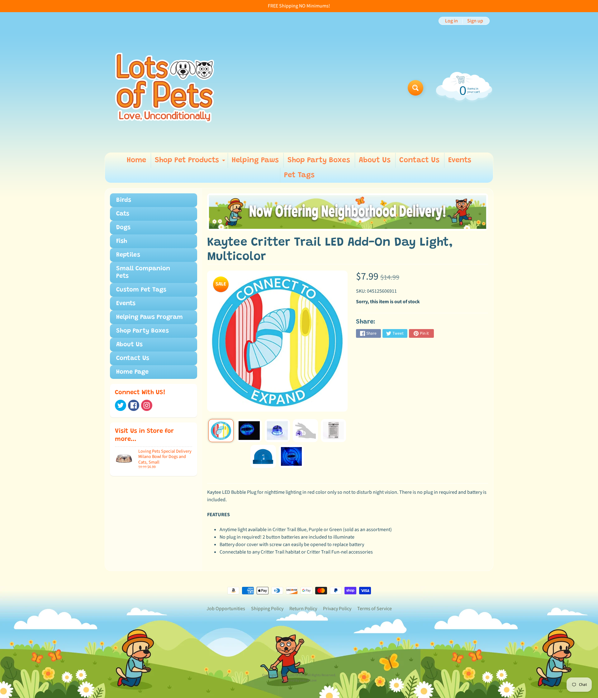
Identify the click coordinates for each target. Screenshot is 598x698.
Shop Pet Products (191, 162)
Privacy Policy (337, 608)
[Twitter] (120, 405)
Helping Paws (255, 160)
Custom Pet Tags (141, 290)
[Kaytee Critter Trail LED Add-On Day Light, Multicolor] (221, 430)
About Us (375, 160)
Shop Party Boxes (318, 160)
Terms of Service (374, 608)
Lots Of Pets (297, 675)
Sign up (475, 20)
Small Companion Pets (143, 272)
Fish (121, 241)
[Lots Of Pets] (165, 88)
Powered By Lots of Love (299, 680)
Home (136, 160)
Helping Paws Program (149, 317)
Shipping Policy (267, 608)
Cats (122, 214)
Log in (451, 20)
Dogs (123, 227)
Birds (123, 200)
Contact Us (419, 160)
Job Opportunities (225, 608)
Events (459, 160)
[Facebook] (133, 405)
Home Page (132, 372)
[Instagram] (146, 405)
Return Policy (303, 608)
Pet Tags (299, 175)
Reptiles (128, 255)
